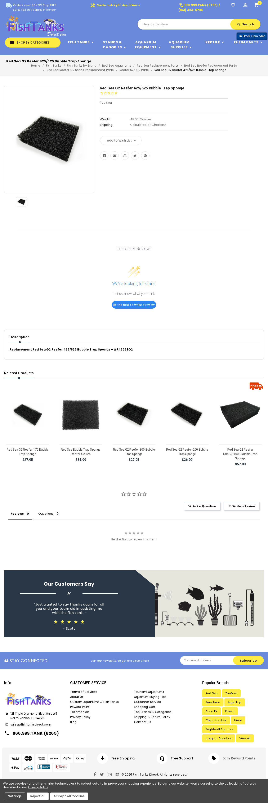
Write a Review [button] (243, 506)
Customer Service (147, 702)
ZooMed (231, 693)
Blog (73, 722)
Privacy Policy (80, 717)
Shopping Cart (145, 707)
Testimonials (79, 712)
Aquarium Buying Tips (150, 697)
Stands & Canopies (112, 45)
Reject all (37, 796)
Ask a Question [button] (204, 506)
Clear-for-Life (216, 720)
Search (245, 24)
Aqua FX (212, 711)
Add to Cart (28, 465)
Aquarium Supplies (179, 45)
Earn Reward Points (239, 758)
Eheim (229, 711)
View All (244, 738)
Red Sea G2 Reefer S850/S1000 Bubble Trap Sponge (240, 454)
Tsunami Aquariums (149, 692)
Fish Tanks (79, 42)
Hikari (238, 720)
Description (20, 337)
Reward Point (79, 707)
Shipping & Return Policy (152, 717)
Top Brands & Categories (152, 712)
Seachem (213, 702)
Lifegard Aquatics (219, 738)
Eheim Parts (246, 42)
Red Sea (212, 693)
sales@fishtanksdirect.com (30, 724)
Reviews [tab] (17, 514)
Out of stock (81, 465)
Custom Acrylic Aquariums (115, 5)
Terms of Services (83, 692)
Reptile (212, 42)
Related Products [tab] (19, 373)
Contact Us (142, 722)
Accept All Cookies (69, 796)
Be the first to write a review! (134, 305)
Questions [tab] (46, 514)
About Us (77, 697)
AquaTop (234, 702)
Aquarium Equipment (146, 45)
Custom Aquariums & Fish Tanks (94, 702)
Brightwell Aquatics (220, 729)
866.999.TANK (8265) (36, 733)
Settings (15, 796)
